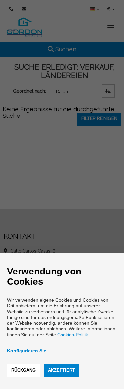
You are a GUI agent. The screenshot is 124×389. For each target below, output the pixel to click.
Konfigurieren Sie (26, 350)
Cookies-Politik (72, 334)
